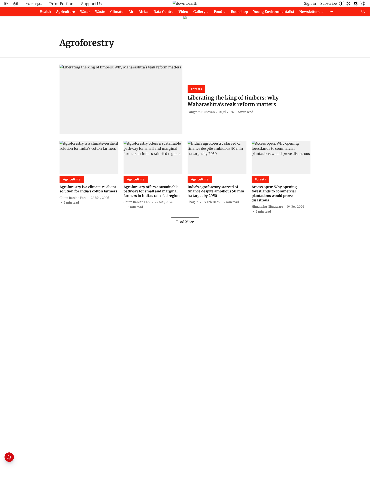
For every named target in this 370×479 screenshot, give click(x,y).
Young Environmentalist (273, 11)
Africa (143, 11)
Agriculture (65, 11)
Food (218, 11)
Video (183, 11)
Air (130, 11)
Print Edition (61, 3)
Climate (116, 11)
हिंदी (15, 3)
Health (45, 11)
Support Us (91, 3)
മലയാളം (34, 3)
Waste (100, 11)
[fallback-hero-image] (121, 99)
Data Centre (163, 11)
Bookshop (239, 11)
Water (85, 11)
